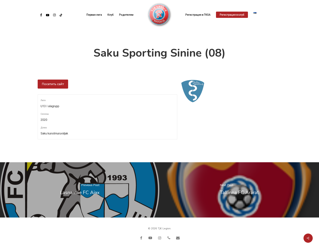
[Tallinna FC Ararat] (239, 190)
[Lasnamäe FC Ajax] (80, 190)
